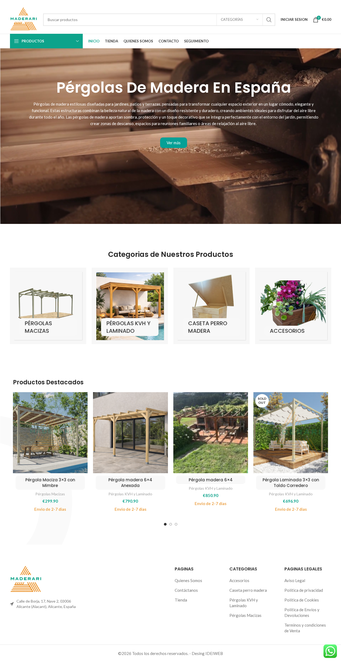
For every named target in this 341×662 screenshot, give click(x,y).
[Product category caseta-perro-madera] (211, 306)
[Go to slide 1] (165, 524)
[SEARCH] (269, 20)
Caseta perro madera (248, 590)
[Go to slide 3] (176, 524)
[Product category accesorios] (293, 306)
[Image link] (26, 579)
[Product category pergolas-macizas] (48, 306)
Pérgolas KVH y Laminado (130, 494)
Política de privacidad (303, 590)
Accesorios (239, 580)
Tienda (181, 599)
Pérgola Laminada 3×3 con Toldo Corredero (291, 482)
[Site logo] (24, 18)
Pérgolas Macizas (50, 494)
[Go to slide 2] (170, 524)
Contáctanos (186, 590)
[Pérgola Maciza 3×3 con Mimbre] (50, 432)
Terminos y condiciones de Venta (305, 628)
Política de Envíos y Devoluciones (301, 612)
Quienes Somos (188, 580)
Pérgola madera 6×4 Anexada (130, 482)
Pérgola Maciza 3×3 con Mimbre (50, 482)
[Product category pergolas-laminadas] (130, 306)
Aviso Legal (294, 580)
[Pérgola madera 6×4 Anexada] (130, 432)
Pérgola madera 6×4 (211, 480)
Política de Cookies (301, 599)
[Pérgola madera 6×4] (210, 432)
